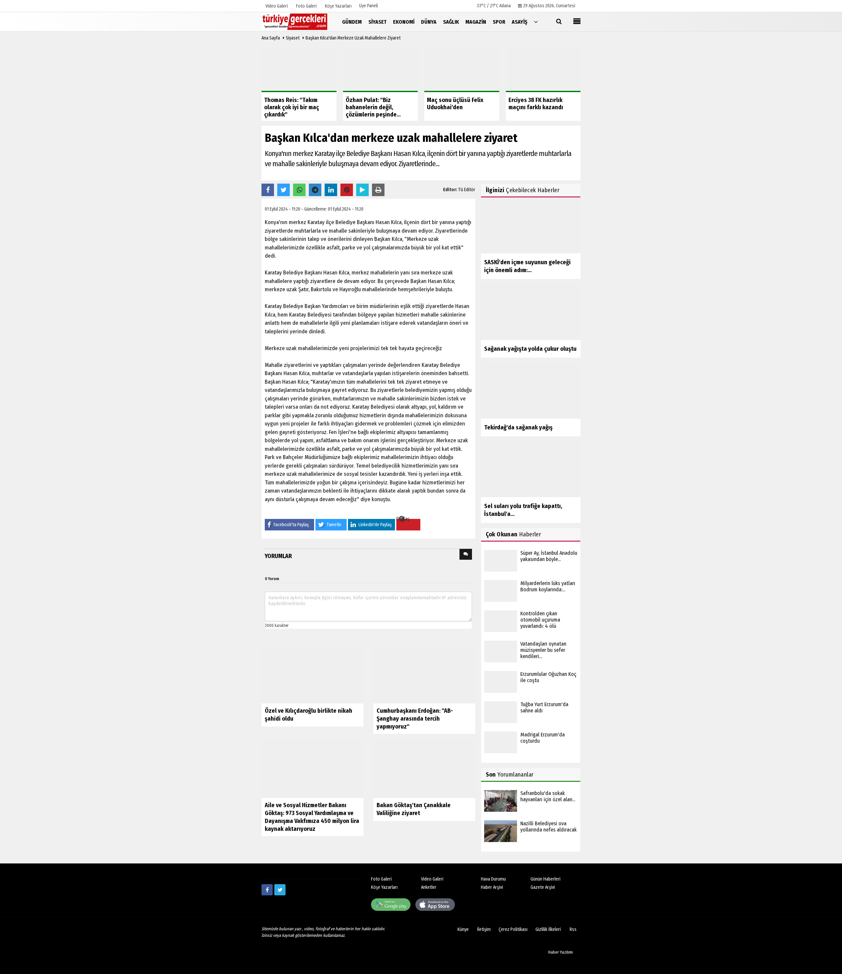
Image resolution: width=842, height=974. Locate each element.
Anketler (428, 887)
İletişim (484, 929)
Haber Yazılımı (560, 952)
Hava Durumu (493, 879)
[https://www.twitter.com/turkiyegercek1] (279, 889)
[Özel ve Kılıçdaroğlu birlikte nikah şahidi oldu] (312, 674)
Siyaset (293, 38)
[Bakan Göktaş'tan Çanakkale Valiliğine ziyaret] (424, 769)
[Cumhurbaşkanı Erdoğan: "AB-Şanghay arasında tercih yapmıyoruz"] (424, 674)
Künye (463, 929)
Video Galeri (432, 879)
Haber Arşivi (492, 887)
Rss (573, 929)
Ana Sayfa (270, 38)
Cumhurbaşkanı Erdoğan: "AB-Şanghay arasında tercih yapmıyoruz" (415, 718)
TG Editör (466, 189)
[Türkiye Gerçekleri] (294, 21)
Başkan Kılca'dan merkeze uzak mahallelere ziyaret (353, 38)
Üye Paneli (368, 6)
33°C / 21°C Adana (494, 6)
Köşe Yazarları (384, 887)
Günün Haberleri (545, 879)
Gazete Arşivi (543, 887)
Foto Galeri (381, 879)
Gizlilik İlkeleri (548, 929)
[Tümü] (536, 21)
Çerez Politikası (513, 929)
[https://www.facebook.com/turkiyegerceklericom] (267, 889)
